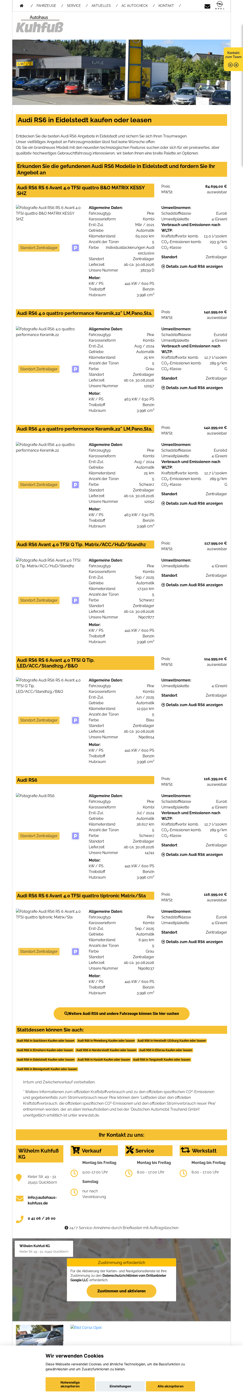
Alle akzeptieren (170, 1386)
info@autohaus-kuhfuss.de (42, 1200)
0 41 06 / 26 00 (42, 1218)
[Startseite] (220, 5)
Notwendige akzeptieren (70, 1384)
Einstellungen (120, 1386)
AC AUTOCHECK (135, 6)
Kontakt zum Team (233, 55)
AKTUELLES (101, 6)
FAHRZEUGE (46, 6)
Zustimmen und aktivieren (121, 1290)
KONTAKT (166, 6)
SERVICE (74, 6)
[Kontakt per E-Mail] (207, 5)
